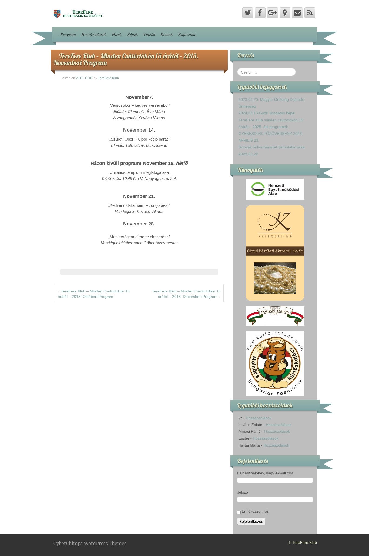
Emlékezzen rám (256, 511)
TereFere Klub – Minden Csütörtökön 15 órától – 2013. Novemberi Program (126, 59)
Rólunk (166, 34)
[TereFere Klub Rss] (309, 12)
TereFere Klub (108, 78)
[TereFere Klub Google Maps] (285, 12)
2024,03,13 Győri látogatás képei (267, 113)
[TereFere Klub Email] (297, 12)
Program (68, 34)
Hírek (117, 34)
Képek (132, 34)
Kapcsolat (186, 34)
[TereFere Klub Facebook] (260, 12)
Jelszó (242, 492)
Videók (149, 34)
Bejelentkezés (251, 521)
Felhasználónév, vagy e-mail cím (265, 473)
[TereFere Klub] (77, 13)
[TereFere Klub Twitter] (247, 12)
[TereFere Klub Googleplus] (272, 12)
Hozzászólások (93, 34)
